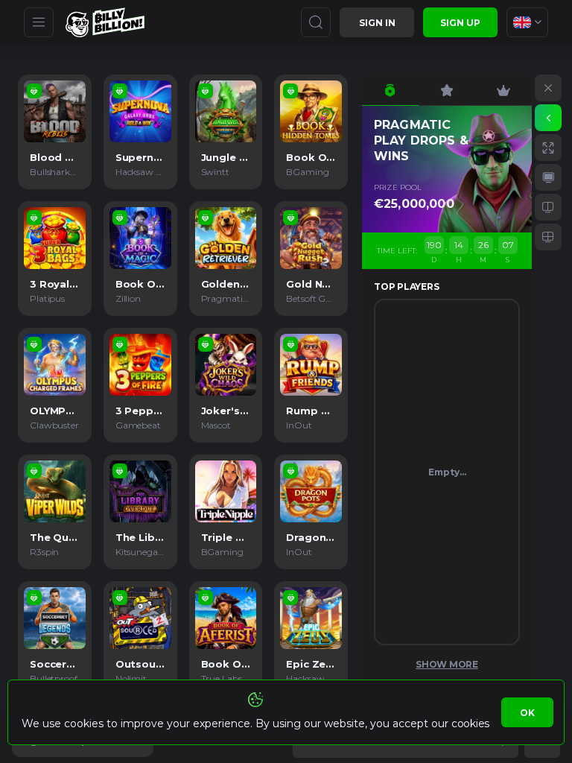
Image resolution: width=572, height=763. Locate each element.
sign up (460, 22)
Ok (527, 712)
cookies (470, 723)
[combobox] (527, 22)
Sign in (377, 22)
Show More (447, 664)
